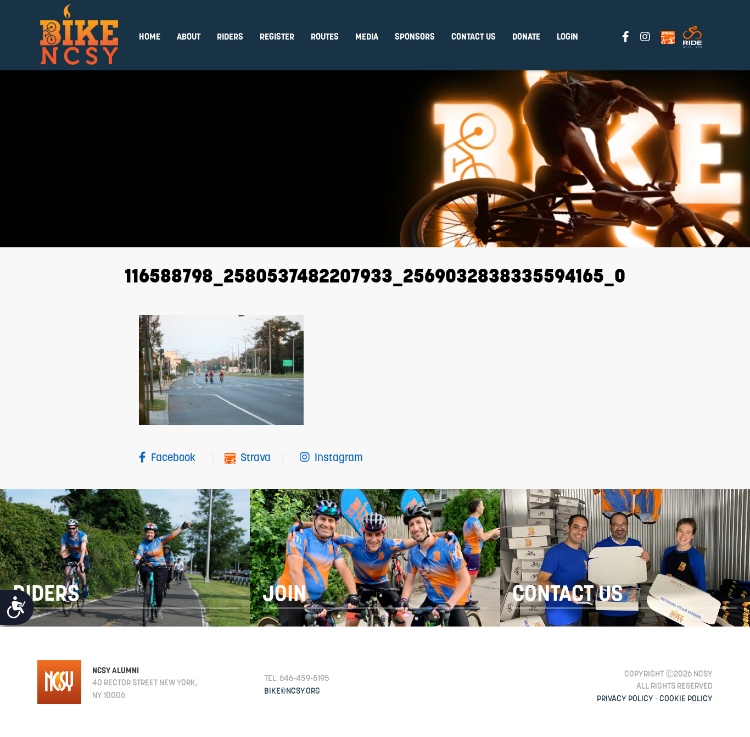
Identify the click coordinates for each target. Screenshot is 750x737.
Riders (230, 36)
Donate (526, 36)
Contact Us (473, 36)
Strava (255, 457)
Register (277, 36)
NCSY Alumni (115, 670)
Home (149, 36)
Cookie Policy (686, 698)
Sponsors (415, 36)
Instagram (337, 457)
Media (366, 36)
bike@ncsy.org (292, 690)
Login (567, 36)
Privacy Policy (625, 698)
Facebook (173, 457)
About (188, 36)
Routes (325, 36)
